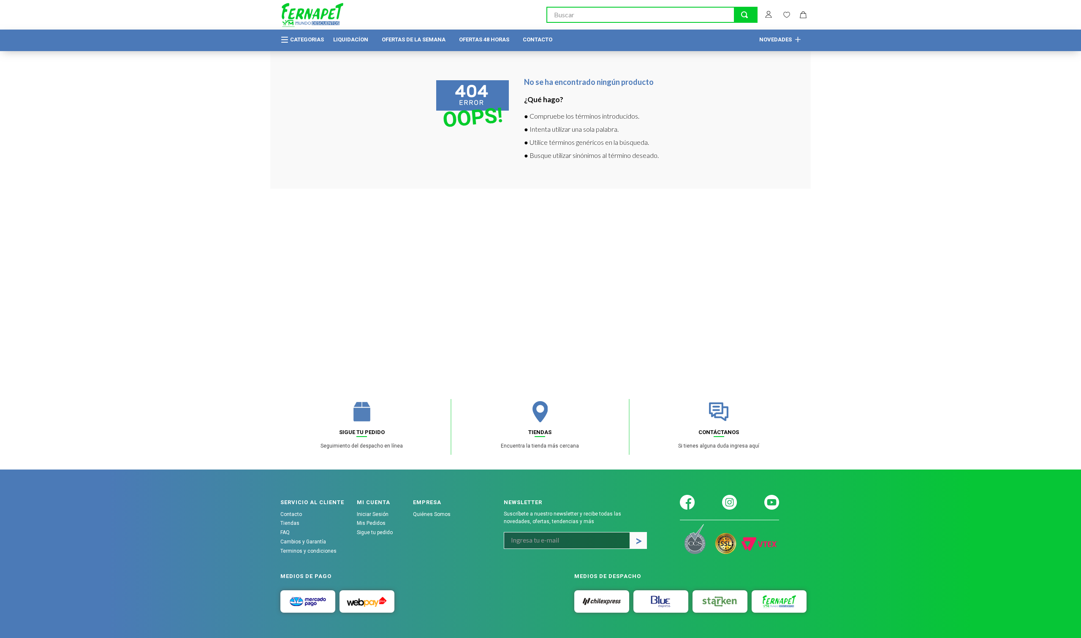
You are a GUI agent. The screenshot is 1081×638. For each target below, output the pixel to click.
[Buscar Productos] (744, 15)
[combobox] (652, 15)
